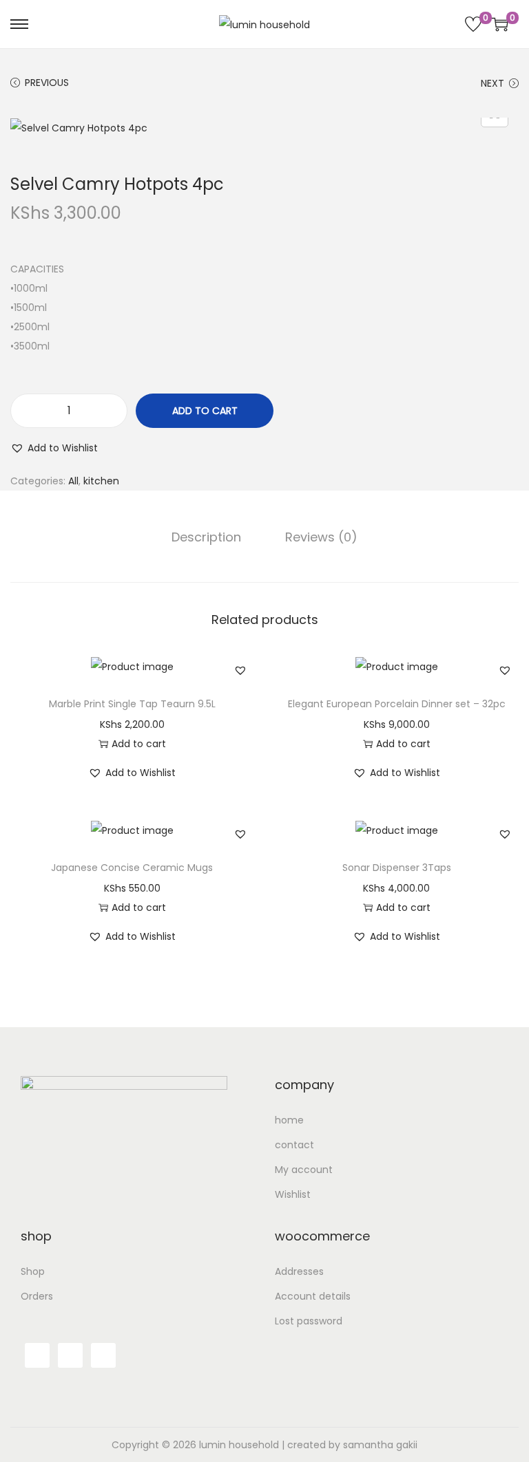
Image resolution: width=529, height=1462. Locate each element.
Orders (37, 1296)
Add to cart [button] (139, 744)
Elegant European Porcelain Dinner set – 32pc (397, 704)
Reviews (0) (321, 537)
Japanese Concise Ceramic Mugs (132, 867)
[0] (473, 24)
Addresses (299, 1271)
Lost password (308, 1321)
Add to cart (205, 411)
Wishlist (293, 1194)
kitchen (101, 481)
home (289, 1120)
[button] (54, 448)
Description (206, 537)
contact (294, 1145)
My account (304, 1169)
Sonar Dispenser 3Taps (396, 867)
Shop (33, 1271)
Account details (313, 1296)
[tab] (206, 537)
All (73, 481)
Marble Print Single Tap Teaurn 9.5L (132, 704)
